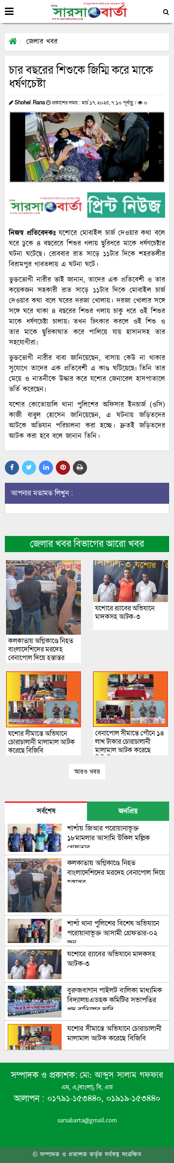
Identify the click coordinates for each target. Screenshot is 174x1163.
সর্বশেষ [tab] (46, 811)
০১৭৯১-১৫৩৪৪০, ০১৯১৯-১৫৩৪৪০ (102, 1098)
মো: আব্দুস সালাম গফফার (121, 1075)
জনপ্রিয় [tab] (128, 811)
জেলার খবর (41, 42)
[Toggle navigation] (9, 11)
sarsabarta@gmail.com (87, 1120)
